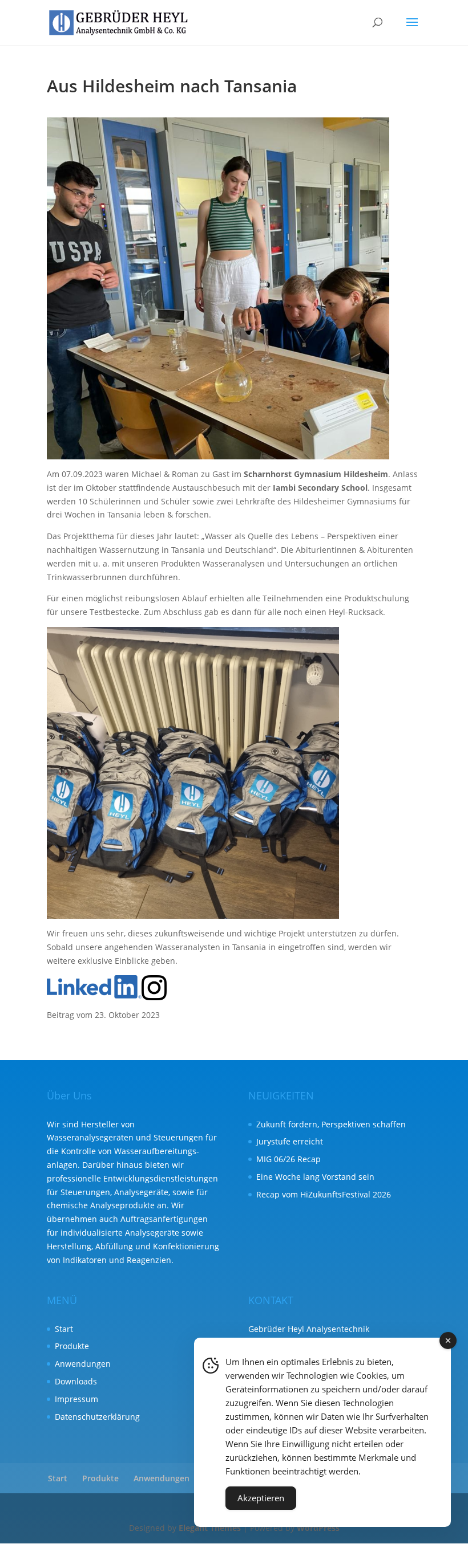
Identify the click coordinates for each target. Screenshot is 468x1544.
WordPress (318, 1527)
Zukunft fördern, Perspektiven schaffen (331, 1124)
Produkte (72, 1346)
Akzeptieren (260, 1498)
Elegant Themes (210, 1527)
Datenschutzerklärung (97, 1416)
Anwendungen (83, 1363)
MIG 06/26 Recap (288, 1159)
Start (64, 1328)
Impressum (76, 1399)
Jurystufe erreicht (289, 1141)
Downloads (76, 1381)
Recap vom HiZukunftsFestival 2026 (323, 1194)
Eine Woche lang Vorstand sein (315, 1176)
